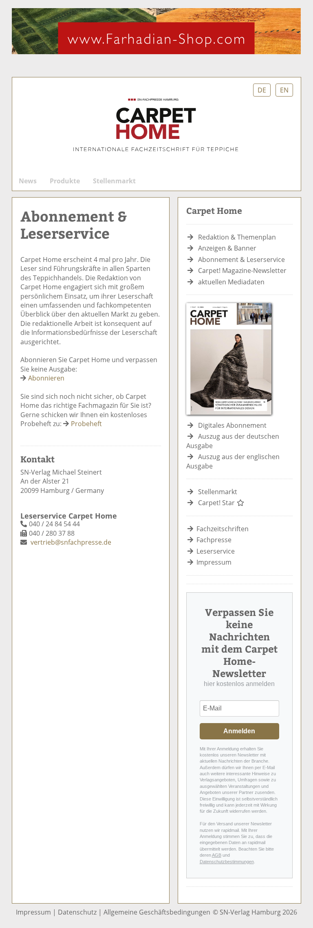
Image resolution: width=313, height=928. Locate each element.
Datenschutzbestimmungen (227, 861)
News (28, 180)
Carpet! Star (217, 502)
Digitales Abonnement (232, 425)
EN (284, 90)
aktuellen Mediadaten (231, 281)
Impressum (213, 562)
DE (262, 90)
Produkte (65, 180)
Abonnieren (46, 378)
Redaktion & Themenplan (237, 237)
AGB (216, 855)
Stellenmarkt (114, 180)
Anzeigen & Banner (227, 248)
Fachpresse (213, 539)
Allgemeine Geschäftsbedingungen (157, 912)
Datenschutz (77, 912)
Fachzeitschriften (222, 528)
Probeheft (86, 423)
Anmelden (239, 731)
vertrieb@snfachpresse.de (71, 542)
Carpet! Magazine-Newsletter (242, 270)
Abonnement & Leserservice (241, 259)
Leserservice (215, 551)
